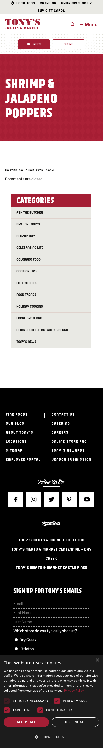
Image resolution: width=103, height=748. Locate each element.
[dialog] (51, 701)
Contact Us (63, 414)
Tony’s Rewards (68, 450)
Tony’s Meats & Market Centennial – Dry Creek (52, 554)
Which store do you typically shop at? (45, 631)
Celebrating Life (30, 248)
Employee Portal (23, 460)
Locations (25, 3)
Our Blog (15, 424)
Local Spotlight (29, 318)
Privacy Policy (74, 690)
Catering (48, 3)
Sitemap (14, 450)
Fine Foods (17, 414)
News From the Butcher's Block (42, 330)
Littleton (27, 649)
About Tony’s (20, 432)
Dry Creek (28, 640)
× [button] (97, 660)
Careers (60, 432)
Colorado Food (28, 260)
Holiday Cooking (29, 306)
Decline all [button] (75, 722)
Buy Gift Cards (51, 11)
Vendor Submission (72, 460)
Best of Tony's (28, 224)
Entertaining (27, 283)
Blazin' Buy (25, 236)
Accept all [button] (26, 722)
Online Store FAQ (69, 442)
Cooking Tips (26, 271)
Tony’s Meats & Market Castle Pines (51, 567)
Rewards (34, 44)
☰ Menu (89, 25)
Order (69, 44)
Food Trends (26, 295)
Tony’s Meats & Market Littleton (51, 540)
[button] (51, 737)
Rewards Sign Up (76, 3)
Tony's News (26, 342)
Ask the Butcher (29, 212)
